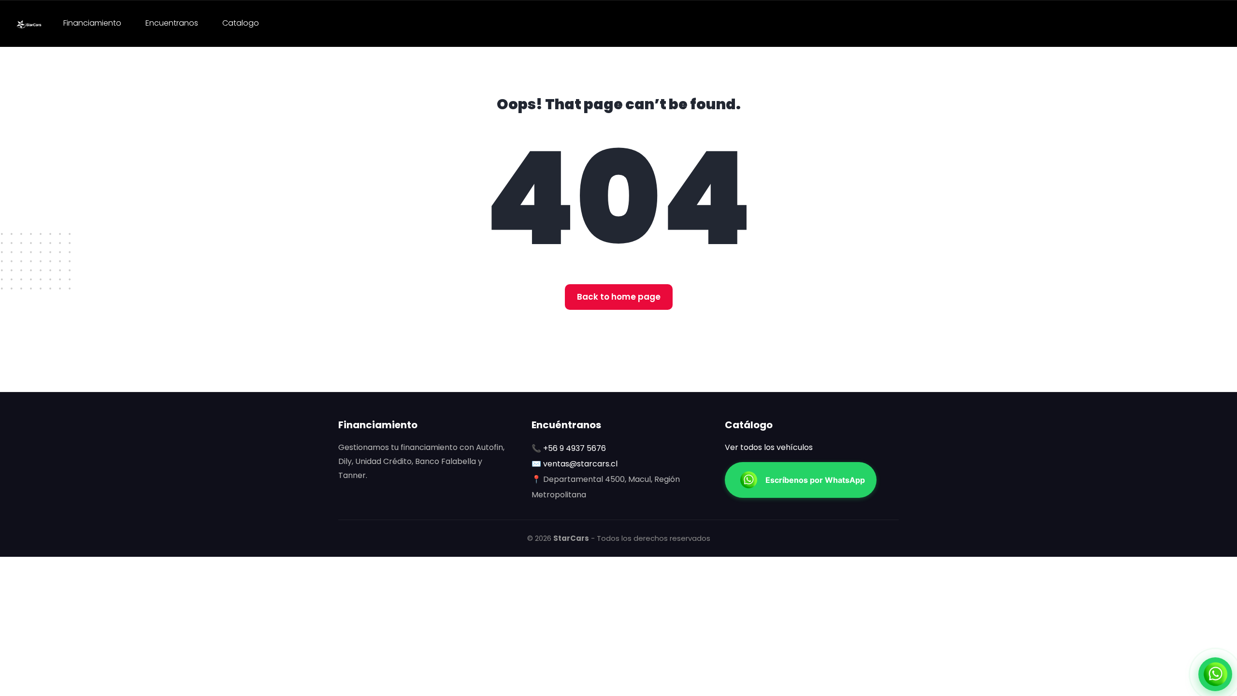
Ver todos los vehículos (769, 447)
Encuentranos (171, 23)
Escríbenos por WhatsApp (815, 480)
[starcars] (28, 23)
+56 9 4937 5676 (574, 448)
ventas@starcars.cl (580, 463)
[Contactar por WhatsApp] (1215, 674)
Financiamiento (92, 23)
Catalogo (240, 23)
